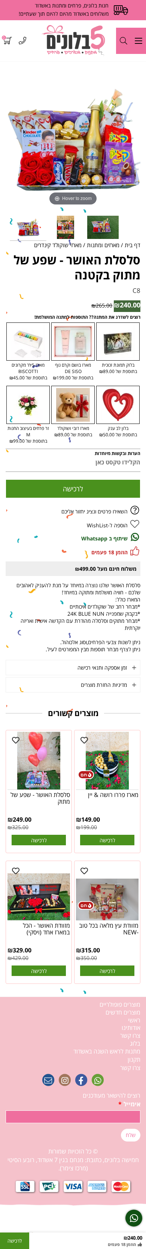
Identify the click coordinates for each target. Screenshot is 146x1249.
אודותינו (131, 1028)
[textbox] (73, 1160)
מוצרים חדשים (123, 1012)
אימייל (129, 1104)
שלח (131, 1135)
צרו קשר (130, 1035)
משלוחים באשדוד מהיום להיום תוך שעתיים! (64, 13)
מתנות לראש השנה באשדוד (106, 1051)
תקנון (134, 1059)
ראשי (134, 1020)
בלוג (135, 1043)
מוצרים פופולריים (120, 1004)
